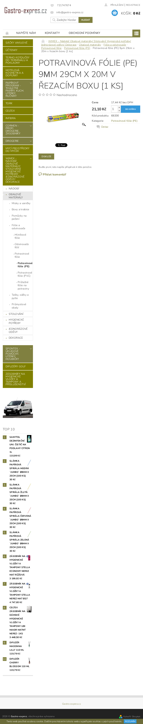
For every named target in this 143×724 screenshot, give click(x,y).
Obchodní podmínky (84, 33)
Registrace (133, 5)
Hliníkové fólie (20, 236)
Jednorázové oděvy (18, 330)
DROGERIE (12, 141)
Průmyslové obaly (19, 306)
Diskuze (46, 156)
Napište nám (26, 33)
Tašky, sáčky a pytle (20, 296)
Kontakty (52, 33)
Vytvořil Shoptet (131, 716)
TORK (9, 103)
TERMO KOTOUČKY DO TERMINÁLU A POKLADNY (17, 60)
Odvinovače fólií (22, 245)
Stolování (16, 314)
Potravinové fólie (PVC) (25, 274)
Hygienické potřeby (16, 321)
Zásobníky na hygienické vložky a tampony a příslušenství (16, 379)
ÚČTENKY (11, 50)
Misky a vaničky (21, 203)
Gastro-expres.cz (71, 704)
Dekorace (16, 338)
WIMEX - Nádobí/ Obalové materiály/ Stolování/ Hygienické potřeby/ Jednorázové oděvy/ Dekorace (15, 170)
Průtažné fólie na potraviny (23, 285)
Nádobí (14, 188)
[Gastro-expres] (26, 11)
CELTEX (10, 111)
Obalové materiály (16, 196)
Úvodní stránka (7, 33)
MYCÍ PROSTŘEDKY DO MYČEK (18, 150)
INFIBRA (11, 118)
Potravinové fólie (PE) (25, 264)
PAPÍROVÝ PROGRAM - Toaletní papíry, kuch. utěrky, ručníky (15, 89)
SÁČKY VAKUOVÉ (16, 42)
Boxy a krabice (20, 209)
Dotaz (104, 127)
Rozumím (130, 721)
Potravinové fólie (22, 255)
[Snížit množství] (119, 110)
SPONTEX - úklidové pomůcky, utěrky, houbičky (13, 354)
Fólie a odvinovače (18, 226)
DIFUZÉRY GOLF (16, 366)
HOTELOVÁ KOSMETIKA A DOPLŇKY (15, 72)
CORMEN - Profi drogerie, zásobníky (13, 129)
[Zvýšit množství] (119, 107)
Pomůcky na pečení (19, 217)
